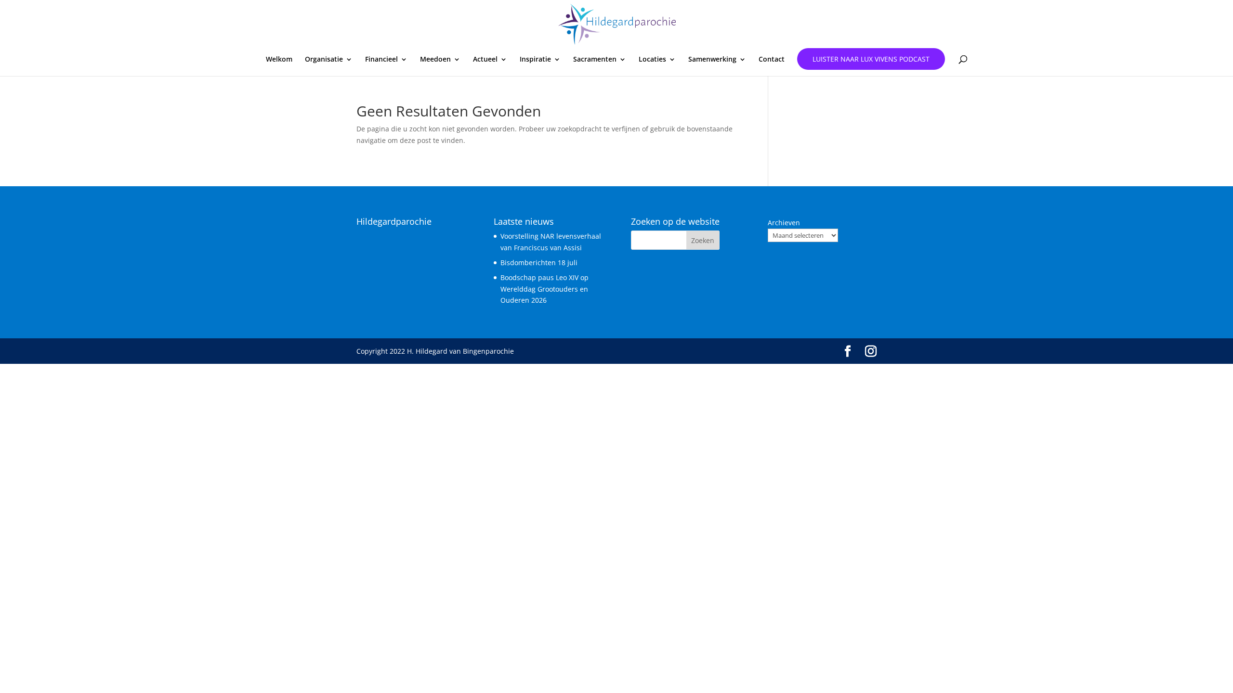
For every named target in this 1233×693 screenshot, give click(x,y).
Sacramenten (594, 60)
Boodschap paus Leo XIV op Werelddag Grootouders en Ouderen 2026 (544, 289)
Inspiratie (535, 60)
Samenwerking (712, 60)
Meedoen (435, 60)
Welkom (279, 60)
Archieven (784, 222)
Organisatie (324, 60)
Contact (772, 60)
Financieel (381, 60)
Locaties (652, 60)
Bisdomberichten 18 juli (538, 262)
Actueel (485, 60)
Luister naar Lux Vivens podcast (871, 59)
